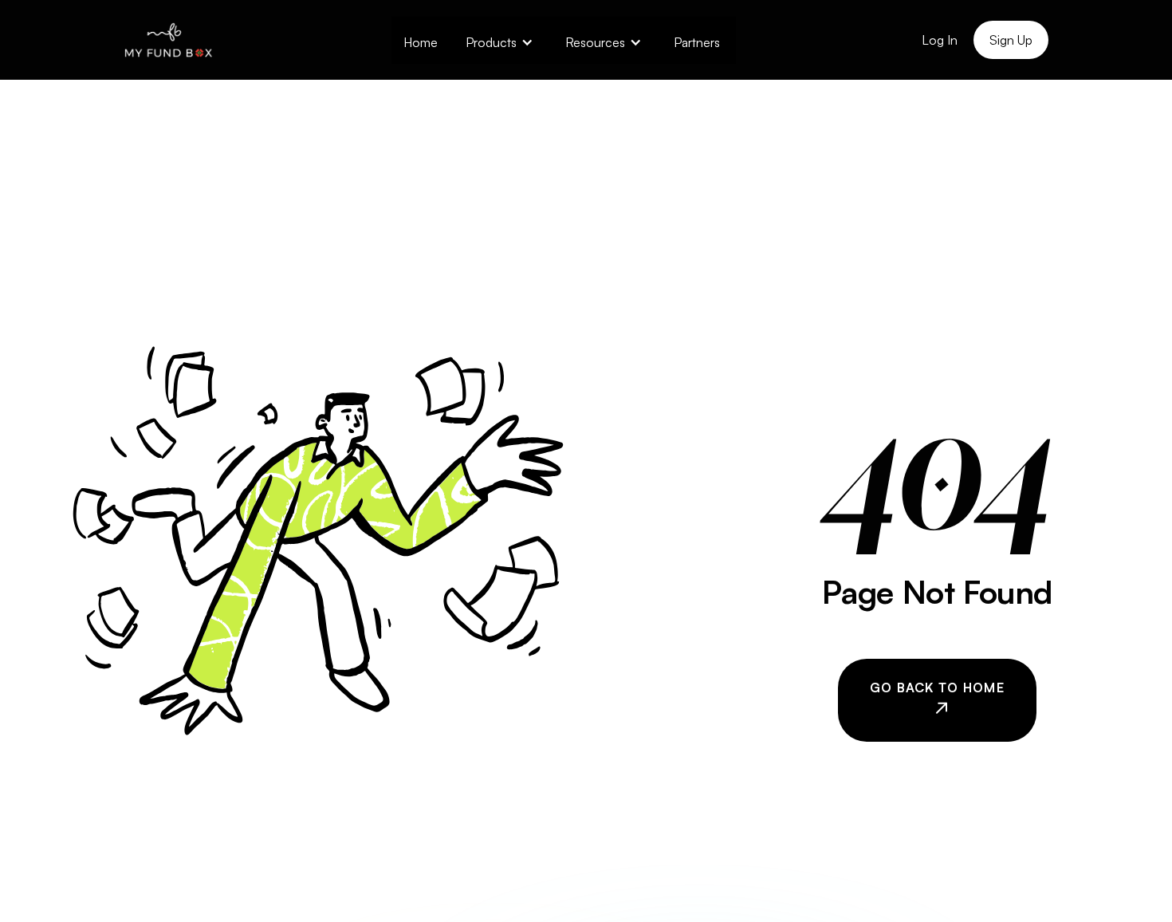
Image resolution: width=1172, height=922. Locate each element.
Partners (697, 42)
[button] (499, 40)
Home (420, 42)
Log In (940, 40)
